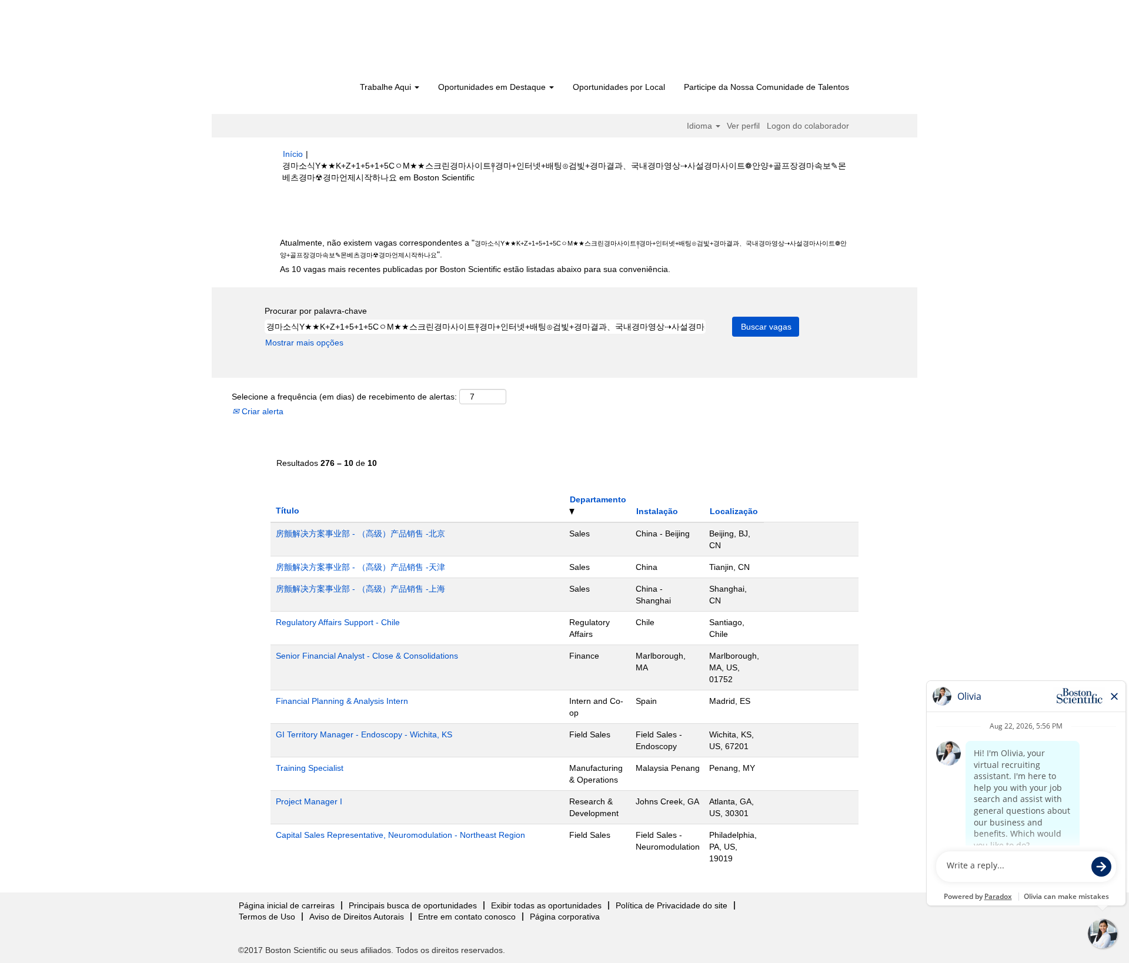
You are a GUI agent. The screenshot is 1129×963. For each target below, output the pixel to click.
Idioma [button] (700, 125)
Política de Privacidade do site (671, 905)
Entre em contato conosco (467, 916)
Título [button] (287, 510)
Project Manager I (309, 801)
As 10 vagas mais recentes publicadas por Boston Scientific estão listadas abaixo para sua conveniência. (475, 269)
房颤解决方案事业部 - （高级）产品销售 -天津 (360, 567)
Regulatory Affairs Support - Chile (338, 622)
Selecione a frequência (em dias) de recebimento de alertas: (344, 396)
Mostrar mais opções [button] (304, 342)
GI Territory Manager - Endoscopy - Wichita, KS (364, 734)
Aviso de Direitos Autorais (356, 916)
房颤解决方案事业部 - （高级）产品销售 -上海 (360, 588)
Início (293, 154)
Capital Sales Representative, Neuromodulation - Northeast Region (400, 835)
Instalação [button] (657, 511)
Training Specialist (309, 768)
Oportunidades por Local (619, 87)
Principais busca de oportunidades (413, 905)
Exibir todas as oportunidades (546, 905)
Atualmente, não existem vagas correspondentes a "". (563, 248)
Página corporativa (565, 916)
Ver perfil (743, 125)
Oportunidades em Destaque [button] (493, 87)
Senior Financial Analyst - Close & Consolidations (367, 655)
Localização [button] (734, 511)
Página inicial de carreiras (287, 905)
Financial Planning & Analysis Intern (342, 701)
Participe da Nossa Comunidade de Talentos (766, 87)
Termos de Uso (267, 916)
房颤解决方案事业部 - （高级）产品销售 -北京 (360, 533)
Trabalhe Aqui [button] (386, 87)
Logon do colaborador (808, 125)
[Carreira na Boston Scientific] (350, 42)
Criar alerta (261, 411)
